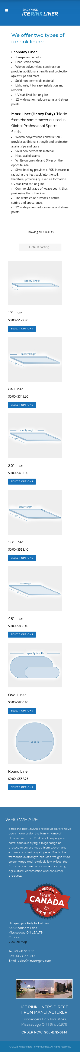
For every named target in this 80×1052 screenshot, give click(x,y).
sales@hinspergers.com (34, 961)
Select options (22, 329)
